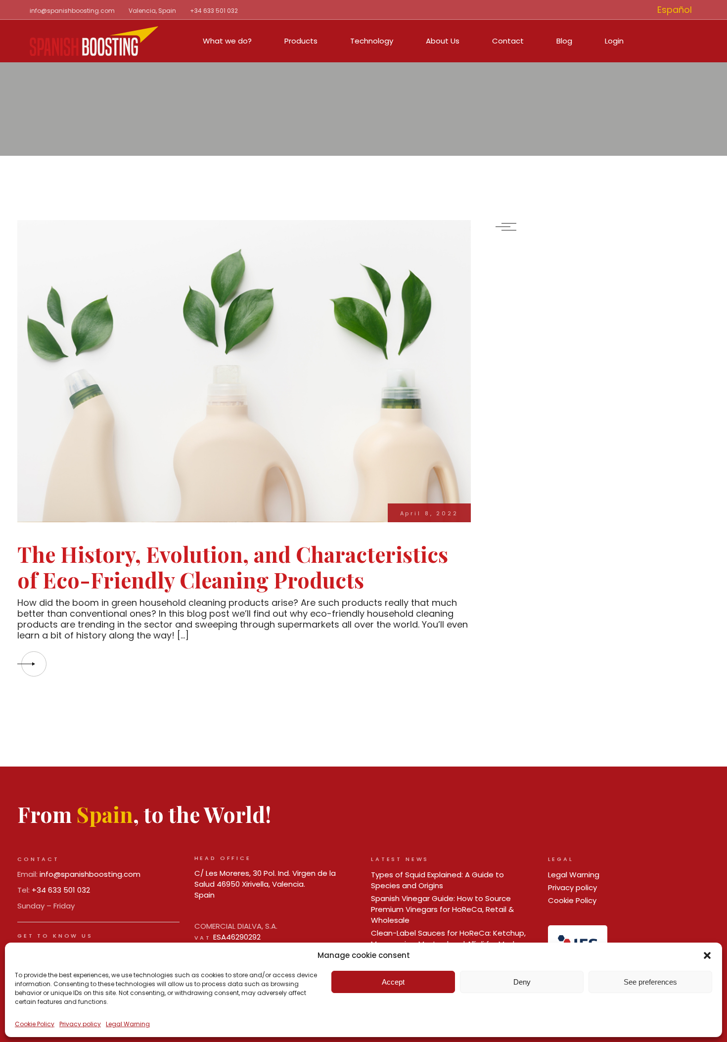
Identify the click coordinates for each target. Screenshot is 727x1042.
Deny (522, 982)
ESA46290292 (237, 937)
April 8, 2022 (429, 513)
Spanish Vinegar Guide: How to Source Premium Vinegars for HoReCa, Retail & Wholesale (442, 909)
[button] (707, 955)
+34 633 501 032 (214, 10)
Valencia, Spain (152, 10)
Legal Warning (128, 1024)
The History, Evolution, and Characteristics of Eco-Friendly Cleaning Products (232, 567)
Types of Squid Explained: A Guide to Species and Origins (437, 880)
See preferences (650, 982)
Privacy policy (80, 1024)
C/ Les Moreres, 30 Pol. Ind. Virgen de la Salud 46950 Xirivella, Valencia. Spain (265, 884)
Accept (393, 982)
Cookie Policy (34, 1024)
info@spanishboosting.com (72, 10)
